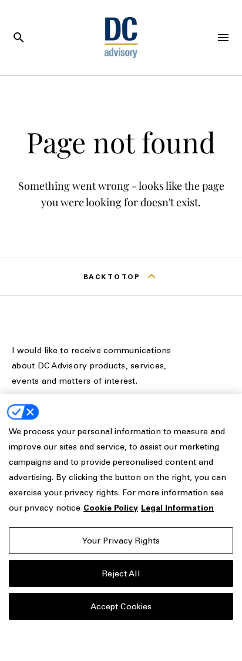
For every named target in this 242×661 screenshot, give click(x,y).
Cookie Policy (110, 507)
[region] (121, 527)
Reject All (120, 573)
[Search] (19, 38)
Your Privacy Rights (121, 540)
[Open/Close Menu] (223, 38)
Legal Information (177, 507)
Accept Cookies (121, 606)
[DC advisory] (121, 37)
